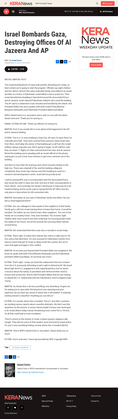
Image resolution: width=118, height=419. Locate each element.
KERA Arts (45, 406)
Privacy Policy (71, 406)
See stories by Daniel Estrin (30, 372)
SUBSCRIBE (96, 65)
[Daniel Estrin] (10, 370)
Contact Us (95, 401)
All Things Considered (20, 347)
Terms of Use (96, 396)
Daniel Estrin (17, 60)
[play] (6, 11)
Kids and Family (47, 401)
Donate (108, 3)
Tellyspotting (71, 396)
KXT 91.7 (69, 401)
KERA (44, 396)
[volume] (13, 11)
